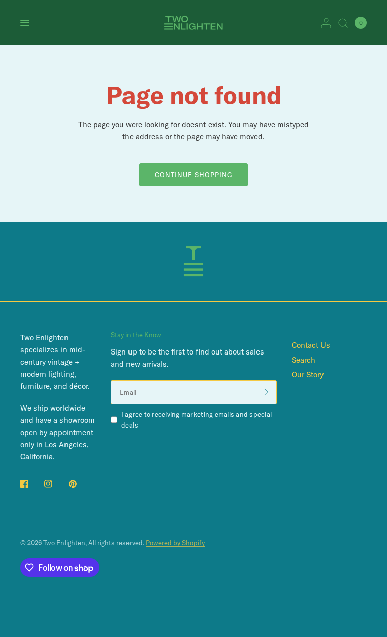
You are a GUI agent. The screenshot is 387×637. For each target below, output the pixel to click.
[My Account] (326, 22)
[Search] (343, 22)
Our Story (308, 374)
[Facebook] (31, 484)
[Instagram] (55, 484)
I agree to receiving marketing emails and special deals (196, 419)
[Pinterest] (80, 484)
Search (303, 360)
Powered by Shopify (175, 543)
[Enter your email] (266, 392)
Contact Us (311, 345)
